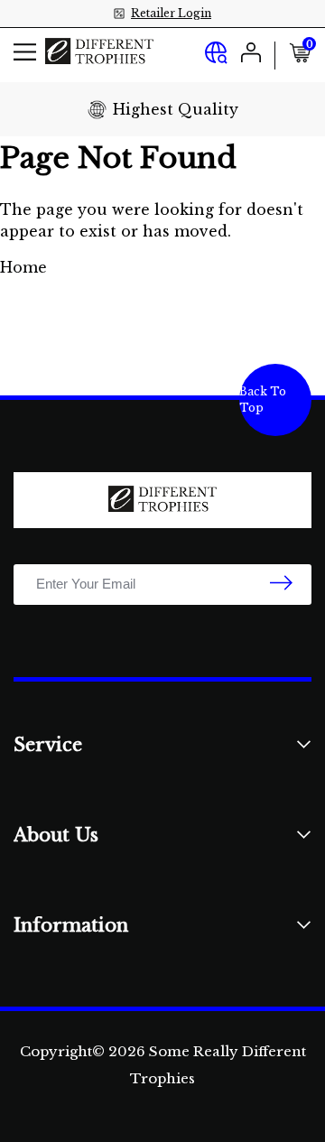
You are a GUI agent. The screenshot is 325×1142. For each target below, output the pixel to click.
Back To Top (262, 399)
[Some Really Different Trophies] (99, 54)
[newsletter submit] (281, 584)
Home (23, 267)
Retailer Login (171, 13)
